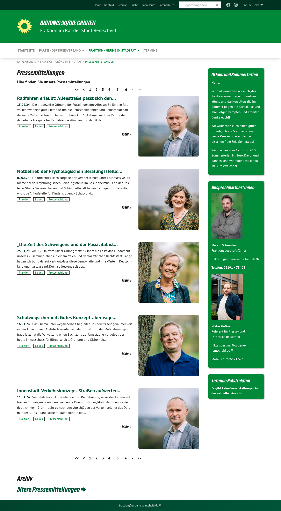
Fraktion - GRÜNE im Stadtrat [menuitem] (112, 50)
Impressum (148, 5)
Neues (39, 126)
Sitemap (122, 5)
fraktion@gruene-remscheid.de (233, 259)
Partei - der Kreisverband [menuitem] (60, 50)
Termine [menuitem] (150, 50)
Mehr (125, 134)
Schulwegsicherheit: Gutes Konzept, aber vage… (66, 317)
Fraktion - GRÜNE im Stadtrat (61, 61)
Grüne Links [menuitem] (251, 5)
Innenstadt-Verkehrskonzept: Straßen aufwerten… (69, 390)
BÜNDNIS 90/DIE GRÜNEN (67, 23)
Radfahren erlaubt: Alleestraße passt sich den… (66, 98)
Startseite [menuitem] (26, 50)
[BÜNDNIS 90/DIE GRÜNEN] (24, 26)
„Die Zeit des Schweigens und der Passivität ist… (67, 244)
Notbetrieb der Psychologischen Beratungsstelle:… (69, 171)
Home (97, 5)
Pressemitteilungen (99, 61)
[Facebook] (228, 5)
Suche (134, 5)
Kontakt (109, 5)
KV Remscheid (27, 61)
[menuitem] (97, 5)
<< (77, 89)
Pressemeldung (58, 126)
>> (139, 89)
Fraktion (24, 126)
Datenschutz (166, 5)
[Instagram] (235, 5)
